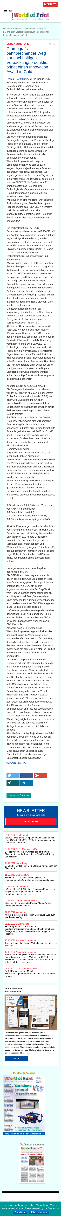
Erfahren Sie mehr (39, 1212)
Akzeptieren (20, 1212)
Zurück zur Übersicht (19, 795)
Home (6, 29)
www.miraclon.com (16, 762)
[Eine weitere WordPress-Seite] (30, 15)
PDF (16, 1058)
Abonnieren (31, 821)
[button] (13, 775)
